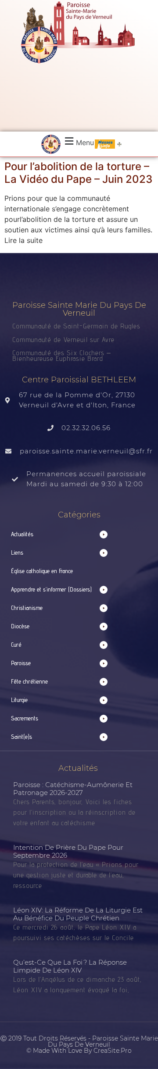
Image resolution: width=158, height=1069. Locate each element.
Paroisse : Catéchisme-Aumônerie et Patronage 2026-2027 (73, 788)
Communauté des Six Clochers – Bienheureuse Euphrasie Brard (61, 356)
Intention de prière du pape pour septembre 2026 (68, 851)
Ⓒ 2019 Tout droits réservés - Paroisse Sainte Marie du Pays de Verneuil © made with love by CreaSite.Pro (79, 1044)
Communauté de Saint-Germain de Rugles (76, 326)
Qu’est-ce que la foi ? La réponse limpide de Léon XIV (70, 966)
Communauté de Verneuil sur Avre (63, 339)
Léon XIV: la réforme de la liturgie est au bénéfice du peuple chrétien (78, 914)
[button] (78, 141)
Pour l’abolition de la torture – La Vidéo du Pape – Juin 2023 (78, 172)
